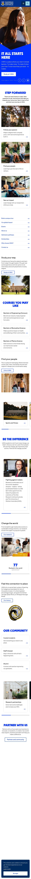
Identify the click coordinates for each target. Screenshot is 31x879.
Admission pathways (7, 235)
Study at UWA (9, 74)
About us (4, 231)
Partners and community (15, 740)
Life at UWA (7, 370)
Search (27, 3)
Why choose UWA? (7, 243)
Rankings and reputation (11, 80)
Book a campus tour (7, 218)
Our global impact (6, 222)
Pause (28, 80)
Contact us (4, 247)
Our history (7, 600)
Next (23, 80)
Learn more (7, 869)
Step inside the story (3, 80)
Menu (23, 3)
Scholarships (5, 239)
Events (3, 227)
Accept (15, 873)
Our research (15, 80)
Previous (19, 80)
